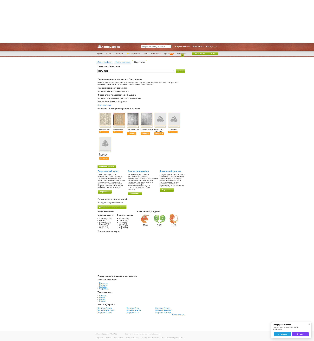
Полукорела (103, 289)
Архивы (100, 54)
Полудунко (103, 285)
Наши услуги (156, 54)
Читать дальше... (178, 315)
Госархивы (119, 54)
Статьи (145, 54)
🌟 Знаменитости (133, 54)
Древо (168, 54)
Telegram (283, 334)
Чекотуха (102, 296)
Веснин (102, 297)
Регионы (109, 54)
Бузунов (102, 301)
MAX (301, 334)
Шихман (102, 299)
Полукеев (102, 287)
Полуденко (103, 283)
